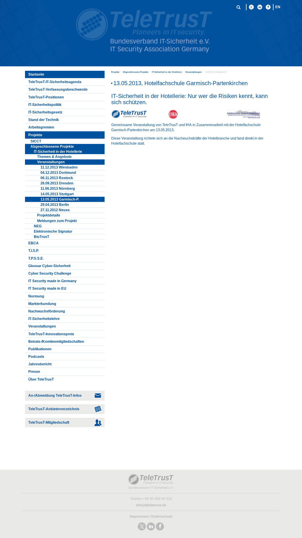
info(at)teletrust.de (151, 505)
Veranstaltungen (193, 72)
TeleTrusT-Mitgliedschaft (48, 422)
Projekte (115, 72)
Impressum (139, 516)
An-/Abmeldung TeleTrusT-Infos (55, 395)
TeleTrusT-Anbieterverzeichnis (53, 409)
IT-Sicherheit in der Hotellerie (167, 72)
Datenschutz (161, 516)
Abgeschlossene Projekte (135, 72)
